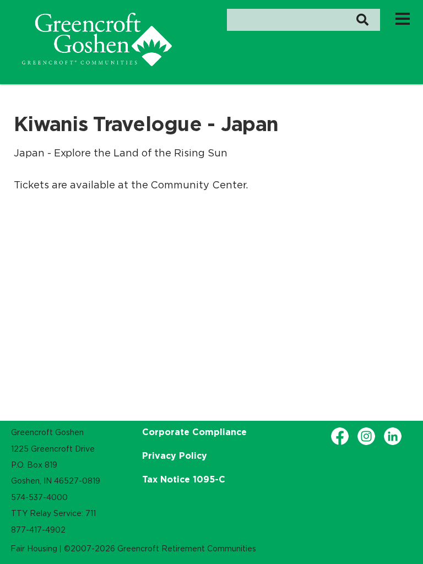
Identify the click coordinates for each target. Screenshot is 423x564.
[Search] (362, 20)
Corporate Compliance (194, 432)
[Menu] (402, 18)
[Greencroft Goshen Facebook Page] (340, 436)
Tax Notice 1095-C (183, 479)
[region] (97, 39)
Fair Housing (33, 548)
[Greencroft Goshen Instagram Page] (366, 436)
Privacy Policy (174, 455)
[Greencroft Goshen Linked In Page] (393, 436)
